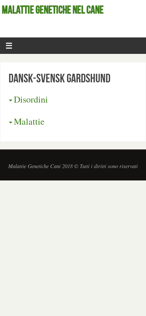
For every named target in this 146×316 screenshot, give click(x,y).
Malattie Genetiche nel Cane (53, 10)
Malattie (29, 121)
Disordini (31, 99)
